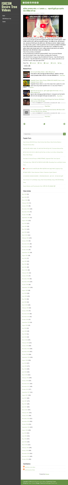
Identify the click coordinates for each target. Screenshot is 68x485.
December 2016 (25, 418)
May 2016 (24, 438)
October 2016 (25, 424)
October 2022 (25, 214)
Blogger (47, 474)
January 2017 (25, 415)
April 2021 (24, 267)
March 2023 (25, 200)
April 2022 (24, 232)
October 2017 (25, 389)
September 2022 (26, 217)
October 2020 (25, 284)
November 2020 (25, 281)
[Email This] (25, 66)
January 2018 (25, 380)
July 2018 (24, 363)
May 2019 (24, 334)
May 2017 (24, 404)
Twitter (40, 63)
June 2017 (24, 401)
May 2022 (24, 229)
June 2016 (24, 436)
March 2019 (25, 340)
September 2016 (26, 427)
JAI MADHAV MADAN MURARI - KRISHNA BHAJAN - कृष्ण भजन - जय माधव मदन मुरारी (43, 176)
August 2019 (25, 325)
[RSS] (37, 3)
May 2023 (24, 194)
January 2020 (25, 310)
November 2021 (25, 246)
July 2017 (24, 398)
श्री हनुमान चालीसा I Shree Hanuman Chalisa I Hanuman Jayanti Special (39, 172)
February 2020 (25, 307)
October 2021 (25, 249)
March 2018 (25, 374)
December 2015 (25, 453)
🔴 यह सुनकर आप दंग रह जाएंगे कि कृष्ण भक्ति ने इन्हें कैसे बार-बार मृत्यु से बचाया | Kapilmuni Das (43, 168)
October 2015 (25, 459)
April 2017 (24, 407)
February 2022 (25, 238)
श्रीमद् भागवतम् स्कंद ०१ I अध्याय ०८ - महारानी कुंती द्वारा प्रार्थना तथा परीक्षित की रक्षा (43, 9)
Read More (62, 75)
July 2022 (24, 223)
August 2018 (25, 360)
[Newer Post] (24, 124)
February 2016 (25, 447)
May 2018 (24, 369)
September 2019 (26, 322)
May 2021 (24, 264)
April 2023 (24, 197)
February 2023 (25, 203)
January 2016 (25, 450)
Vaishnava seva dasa (30, 467)
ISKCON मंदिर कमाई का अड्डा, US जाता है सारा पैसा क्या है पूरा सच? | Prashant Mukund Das (43, 148)
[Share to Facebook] (29, 66)
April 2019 (24, 337)
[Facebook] (28, 3)
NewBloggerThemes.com (51, 483)
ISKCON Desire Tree (6, 18)
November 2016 (25, 421)
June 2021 (24, 261)
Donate (4, 21)
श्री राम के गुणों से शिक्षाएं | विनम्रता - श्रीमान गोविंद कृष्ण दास (43, 72)
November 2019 (25, 316)
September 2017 (26, 392)
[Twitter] (26, 3)
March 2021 (25, 270)
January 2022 (25, 241)
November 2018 (25, 351)
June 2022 (24, 226)
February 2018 (25, 377)
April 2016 (24, 441)
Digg (60, 63)
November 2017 (25, 386)
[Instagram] (31, 3)
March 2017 (25, 409)
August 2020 (25, 290)
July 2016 (24, 433)
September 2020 (26, 287)
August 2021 (25, 255)
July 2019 (24, 328)
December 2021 (25, 243)
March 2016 (25, 444)
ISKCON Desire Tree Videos (9, 6)
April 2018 (24, 372)
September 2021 (26, 252)
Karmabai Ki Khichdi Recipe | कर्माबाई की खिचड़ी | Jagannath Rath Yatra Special (41, 158)
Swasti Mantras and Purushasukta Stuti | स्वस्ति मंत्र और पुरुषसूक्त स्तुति (39, 186)
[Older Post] (64, 124)
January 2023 (25, 206)
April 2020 (24, 302)
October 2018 (25, 354)
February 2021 (25, 273)
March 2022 (25, 235)
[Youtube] (33, 3)
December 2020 (25, 278)
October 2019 (25, 319)
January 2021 (25, 275)
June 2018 (24, 366)
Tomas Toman (31, 483)
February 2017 (25, 412)
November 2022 (25, 211)
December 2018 (25, 348)
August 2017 (25, 395)
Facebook (33, 63)
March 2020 (25, 305)
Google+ (47, 63)
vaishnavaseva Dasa (30, 470)
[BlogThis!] (26, 66)
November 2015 (25, 456)
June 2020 (24, 296)
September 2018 (26, 357)
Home (3, 15)
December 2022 (25, 209)
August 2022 (25, 220)
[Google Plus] (24, 3)
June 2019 (24, 331)
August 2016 (25, 430)
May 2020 (24, 299)
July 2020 (24, 293)
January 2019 (25, 345)
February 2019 (25, 342)
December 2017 (25, 383)
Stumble (54, 63)
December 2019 (25, 313)
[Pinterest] (35, 3)
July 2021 (24, 258)
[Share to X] (28, 66)
